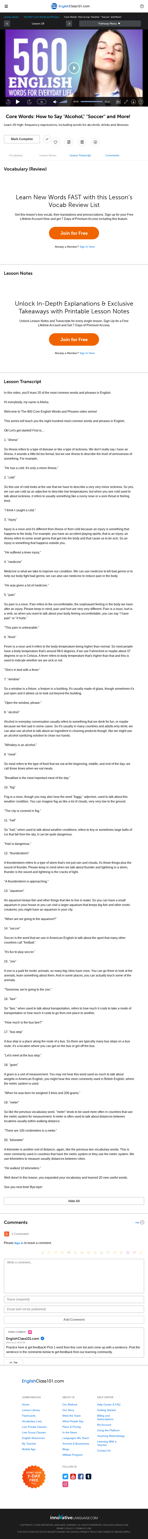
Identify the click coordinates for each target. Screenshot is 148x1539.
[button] (142, 6)
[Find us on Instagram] (65, 1484)
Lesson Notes (48, 155)
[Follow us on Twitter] (65, 1476)
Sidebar (110, 23)
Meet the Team (71, 1415)
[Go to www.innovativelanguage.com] (74, 1516)
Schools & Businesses (75, 1443)
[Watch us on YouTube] (73, 1476)
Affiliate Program (72, 1454)
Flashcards (28, 1415)
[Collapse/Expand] (74, 1222)
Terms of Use (83, 1528)
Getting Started (106, 1410)
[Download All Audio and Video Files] (95, 142)
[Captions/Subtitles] (118, 101)
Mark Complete (22, 139)
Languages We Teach (75, 1438)
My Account (104, 1424)
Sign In (19, 1243)
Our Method (69, 1404)
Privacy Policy (65, 1528)
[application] (74, 68)
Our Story (68, 1410)
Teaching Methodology (111, 1435)
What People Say (72, 1421)
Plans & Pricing (71, 1426)
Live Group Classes (34, 1432)
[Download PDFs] (82, 142)
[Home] (70, 9)
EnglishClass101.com (115, 1525)
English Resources (33, 1438)
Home (25, 1404)
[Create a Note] (69, 142)
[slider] (63, 102)
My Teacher (29, 1443)
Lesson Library (11, 17)
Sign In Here (87, 246)
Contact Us (104, 1450)
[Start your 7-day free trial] (34, 1477)
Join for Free (74, 233)
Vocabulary (16, 155)
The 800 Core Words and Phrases (41, 17)
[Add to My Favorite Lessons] (55, 142)
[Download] (133, 101)
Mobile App (28, 1449)
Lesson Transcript (80, 155)
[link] (7, 23)
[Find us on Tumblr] (89, 1476)
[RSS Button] (7, 1234)
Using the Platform (108, 1430)
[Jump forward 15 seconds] (29, 101)
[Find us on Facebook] (81, 1476)
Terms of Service (113, 1532)
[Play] (18, 101)
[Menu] (6, 6)
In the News (69, 1432)
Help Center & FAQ (108, 1404)
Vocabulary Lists (32, 1421)
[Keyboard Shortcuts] (141, 101)
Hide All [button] (74, 1201)
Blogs (65, 1449)
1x (41, 102)
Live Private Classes (34, 1426)
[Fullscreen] (126, 101)
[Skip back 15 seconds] (8, 101)
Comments (112, 155)
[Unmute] (55, 101)
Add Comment (74, 1319)
